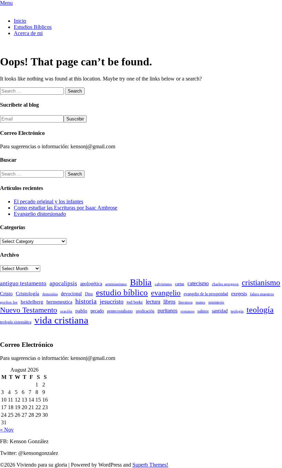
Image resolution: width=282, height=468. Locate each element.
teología (260, 309)
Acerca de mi (28, 33)
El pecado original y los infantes (48, 201)
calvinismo (163, 284)
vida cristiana (61, 320)
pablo (81, 310)
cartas (179, 283)
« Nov (7, 430)
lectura (153, 302)
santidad (220, 310)
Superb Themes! (150, 465)
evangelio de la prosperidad (206, 293)
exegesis (239, 293)
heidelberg (32, 302)
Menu (6, 3)
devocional (71, 293)
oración (66, 311)
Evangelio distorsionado (40, 214)
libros (169, 302)
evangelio (166, 293)
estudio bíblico (122, 292)
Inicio (20, 21)
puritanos (167, 310)
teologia (237, 311)
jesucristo (111, 301)
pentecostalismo (120, 311)
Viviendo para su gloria (25, 9)
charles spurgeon (225, 284)
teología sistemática (15, 322)
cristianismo (261, 282)
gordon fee (9, 302)
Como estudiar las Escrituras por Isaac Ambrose (65, 208)
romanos (187, 311)
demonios (50, 294)
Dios (89, 293)
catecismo (198, 283)
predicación (145, 311)
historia (86, 301)
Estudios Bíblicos (33, 27)
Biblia (141, 282)
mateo (200, 302)
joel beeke (135, 302)
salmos (203, 311)
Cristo (6, 293)
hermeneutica (59, 302)
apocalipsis (63, 283)
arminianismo (116, 284)
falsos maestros (262, 294)
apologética (91, 283)
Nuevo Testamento (28, 310)
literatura (185, 302)
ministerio (216, 302)
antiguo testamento (23, 283)
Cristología (27, 293)
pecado (97, 310)
